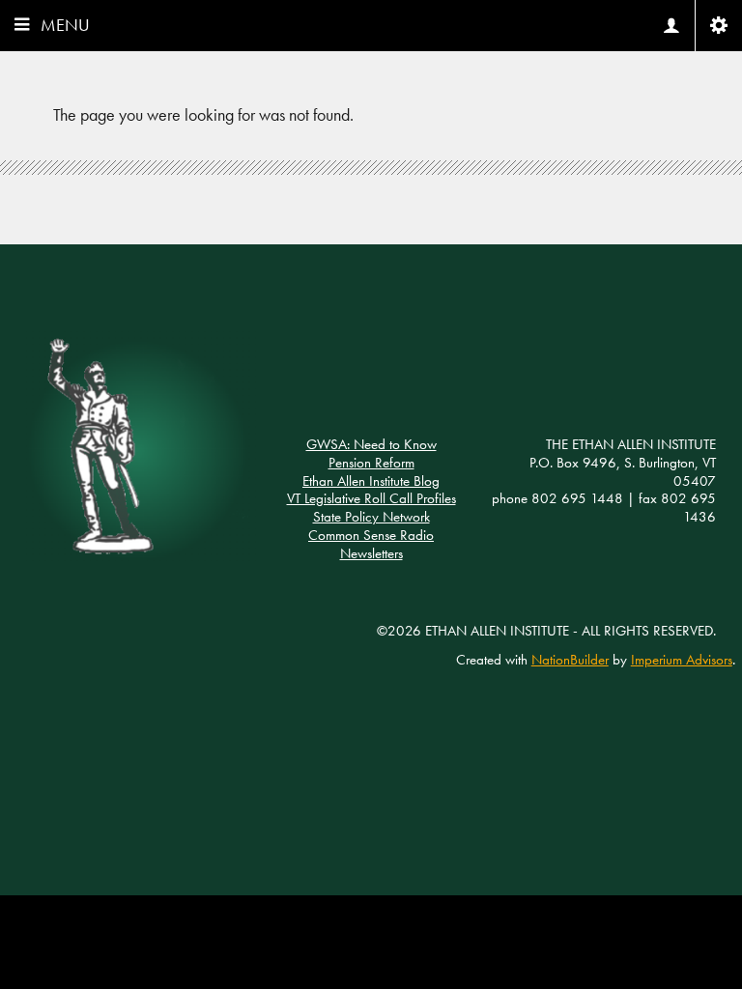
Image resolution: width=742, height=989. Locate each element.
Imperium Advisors (681, 659)
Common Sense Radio (371, 535)
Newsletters (371, 553)
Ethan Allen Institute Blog (371, 481)
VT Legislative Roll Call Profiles (371, 498)
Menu (65, 25)
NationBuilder (570, 659)
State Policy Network (371, 516)
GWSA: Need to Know (371, 444)
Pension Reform (371, 462)
